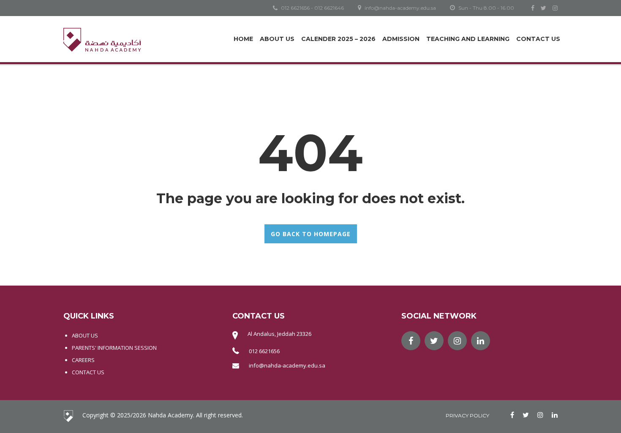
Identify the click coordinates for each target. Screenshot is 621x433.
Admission (400, 39)
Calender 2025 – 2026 (338, 39)
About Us (277, 39)
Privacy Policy (467, 415)
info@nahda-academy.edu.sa (287, 365)
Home (243, 39)
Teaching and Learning (467, 39)
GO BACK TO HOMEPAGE (311, 234)
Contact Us (538, 39)
